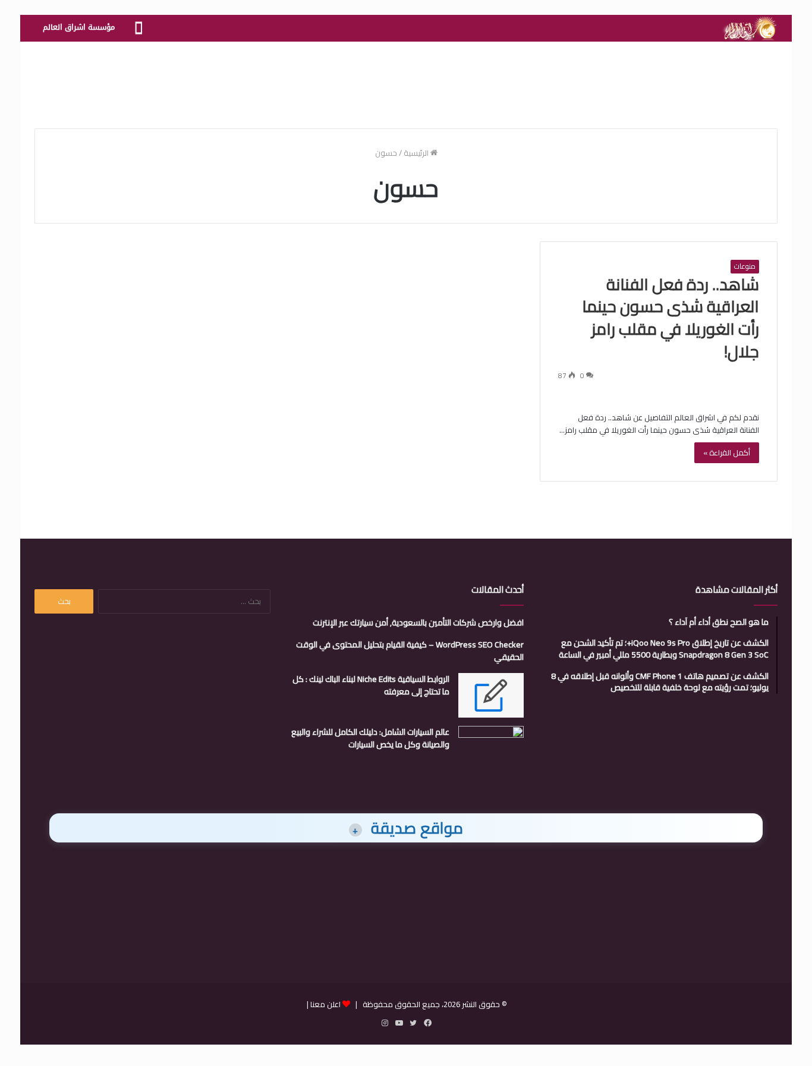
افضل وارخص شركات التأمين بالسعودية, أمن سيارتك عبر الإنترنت (418, 622)
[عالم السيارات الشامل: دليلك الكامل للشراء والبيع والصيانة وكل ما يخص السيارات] (491, 748)
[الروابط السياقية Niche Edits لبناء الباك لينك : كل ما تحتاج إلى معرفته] (491, 695)
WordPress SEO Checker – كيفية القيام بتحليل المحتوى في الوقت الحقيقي (410, 651)
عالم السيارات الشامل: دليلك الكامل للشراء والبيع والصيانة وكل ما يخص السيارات (370, 738)
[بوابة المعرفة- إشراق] (749, 28)
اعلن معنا (325, 1004)
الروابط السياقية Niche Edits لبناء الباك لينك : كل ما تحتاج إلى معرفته (370, 685)
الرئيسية (417, 153)
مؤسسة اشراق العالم (79, 27)
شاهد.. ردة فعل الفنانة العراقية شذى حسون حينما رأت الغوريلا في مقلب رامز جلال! (670, 317)
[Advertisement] (406, 80)
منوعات (745, 266)
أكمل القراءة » (726, 452)
